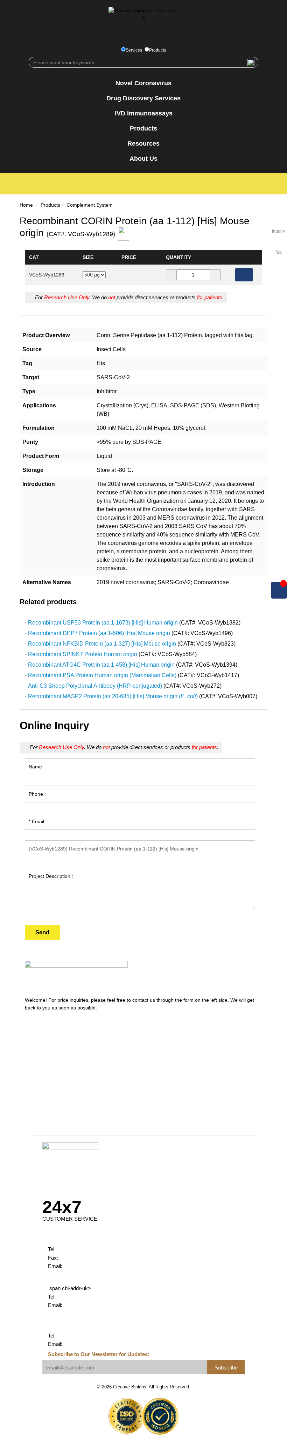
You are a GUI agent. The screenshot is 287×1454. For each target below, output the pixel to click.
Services (134, 50)
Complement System (89, 205)
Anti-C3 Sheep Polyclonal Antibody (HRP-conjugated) (95, 686)
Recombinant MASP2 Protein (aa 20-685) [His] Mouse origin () (113, 696)
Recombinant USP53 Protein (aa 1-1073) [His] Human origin (103, 623)
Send (42, 932)
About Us (144, 158)
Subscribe (226, 1367)
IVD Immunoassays (144, 113)
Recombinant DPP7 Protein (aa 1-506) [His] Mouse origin (99, 633)
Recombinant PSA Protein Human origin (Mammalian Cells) (102, 675)
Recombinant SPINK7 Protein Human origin (82, 654)
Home (26, 205)
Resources (143, 143)
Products (157, 50)
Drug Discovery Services (143, 98)
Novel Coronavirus (143, 83)
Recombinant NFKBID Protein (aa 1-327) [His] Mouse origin (102, 644)
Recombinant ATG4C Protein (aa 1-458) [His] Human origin (101, 665)
